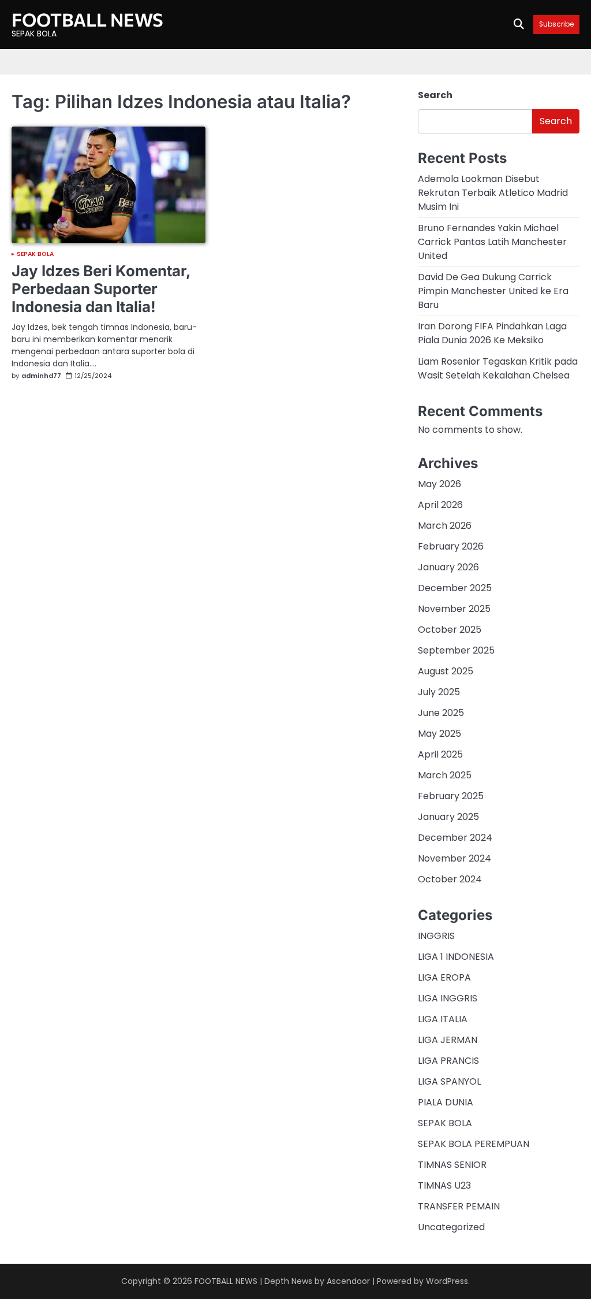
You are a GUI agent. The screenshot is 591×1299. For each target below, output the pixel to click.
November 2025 (454, 608)
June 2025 (441, 712)
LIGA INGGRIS (447, 998)
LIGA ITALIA (442, 1019)
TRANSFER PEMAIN (459, 1206)
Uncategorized (451, 1227)
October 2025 (449, 629)
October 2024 (450, 879)
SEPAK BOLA (35, 254)
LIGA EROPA (444, 977)
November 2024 (454, 858)
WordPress (447, 1281)
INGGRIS (436, 935)
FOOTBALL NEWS (87, 19)
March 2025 (445, 775)
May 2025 (439, 733)
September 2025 (456, 650)
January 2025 (448, 816)
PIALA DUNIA (445, 1102)
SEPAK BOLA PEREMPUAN (473, 1143)
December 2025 (455, 588)
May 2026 (439, 484)
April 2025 (440, 754)
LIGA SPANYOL (449, 1081)
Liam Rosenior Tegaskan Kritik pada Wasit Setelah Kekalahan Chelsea (498, 368)
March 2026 (445, 525)
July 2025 (439, 692)
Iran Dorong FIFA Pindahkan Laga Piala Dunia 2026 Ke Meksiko (492, 333)
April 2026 (440, 504)
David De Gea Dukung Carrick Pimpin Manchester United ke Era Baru (493, 290)
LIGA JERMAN (447, 1039)
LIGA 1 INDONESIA (456, 956)
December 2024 (455, 837)
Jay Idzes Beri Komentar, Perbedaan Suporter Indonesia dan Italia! (101, 289)
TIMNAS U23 (444, 1185)
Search (435, 95)
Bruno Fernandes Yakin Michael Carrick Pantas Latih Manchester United (492, 241)
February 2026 (451, 546)
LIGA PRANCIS (448, 1060)
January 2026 (448, 567)
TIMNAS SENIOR (452, 1164)
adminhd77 (41, 376)
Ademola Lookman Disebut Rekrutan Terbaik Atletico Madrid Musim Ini (493, 192)
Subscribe (556, 24)
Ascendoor (348, 1281)
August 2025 (445, 671)
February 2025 (451, 796)
